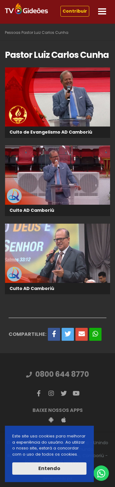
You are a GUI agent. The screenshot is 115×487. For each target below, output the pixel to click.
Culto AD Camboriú (32, 210)
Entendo (49, 468)
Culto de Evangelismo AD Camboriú (51, 132)
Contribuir (75, 11)
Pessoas (13, 32)
